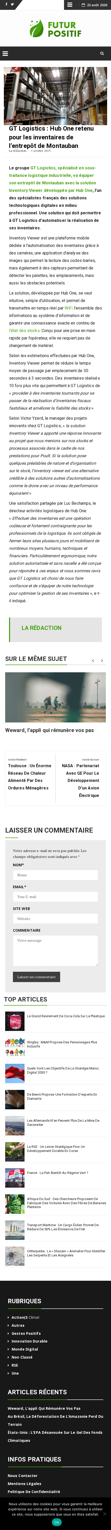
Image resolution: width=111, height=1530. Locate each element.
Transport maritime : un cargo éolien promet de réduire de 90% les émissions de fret (63, 1227)
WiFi (69, 308)
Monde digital (25, 1349)
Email (19, 886)
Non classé (22, 1357)
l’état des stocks (24, 330)
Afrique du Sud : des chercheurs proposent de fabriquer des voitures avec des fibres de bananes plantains (66, 1203)
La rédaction (17, 151)
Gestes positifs (26, 1333)
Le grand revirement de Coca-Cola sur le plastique (66, 1016)
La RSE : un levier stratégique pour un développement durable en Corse (56, 1149)
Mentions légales (25, 1483)
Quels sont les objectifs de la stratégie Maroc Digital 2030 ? (63, 1070)
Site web (21, 908)
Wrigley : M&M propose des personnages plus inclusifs (62, 1044)
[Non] (104, 1513)
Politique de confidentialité (34, 1491)
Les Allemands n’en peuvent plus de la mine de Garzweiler (63, 1123)
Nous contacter (22, 1475)
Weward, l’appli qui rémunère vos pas (49, 730)
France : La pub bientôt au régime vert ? (57, 1173)
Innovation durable (29, 1341)
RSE (15, 1365)
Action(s (20, 1317)
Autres (18, 1325)
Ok (56, 1522)
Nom (18, 864)
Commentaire (27, 930)
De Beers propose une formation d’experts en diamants (62, 1096)
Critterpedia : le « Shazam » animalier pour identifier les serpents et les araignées (66, 1253)
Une (15, 1373)
